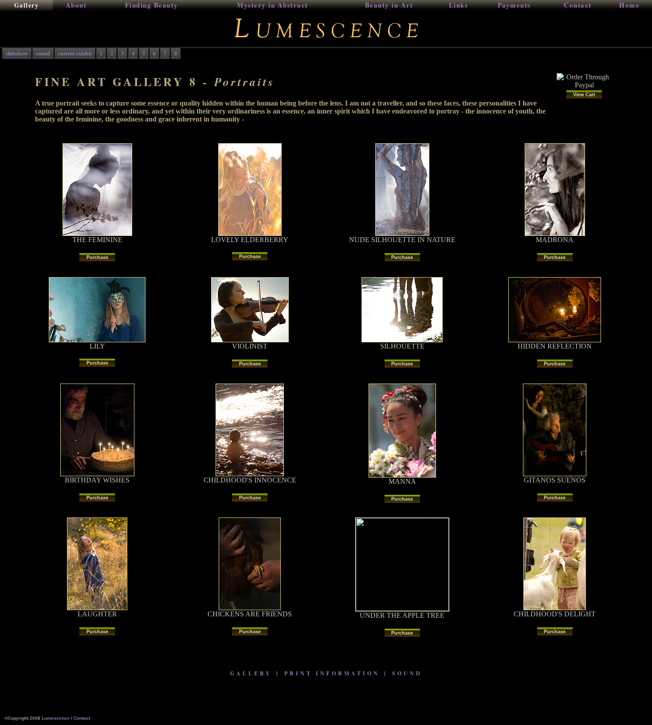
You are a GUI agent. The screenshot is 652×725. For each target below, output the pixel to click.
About (76, 5)
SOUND (407, 673)
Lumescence (56, 718)
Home (629, 5)
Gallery (26, 5)
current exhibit (75, 53)
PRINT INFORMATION (332, 673)
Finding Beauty (151, 5)
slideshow (17, 53)
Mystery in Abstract (272, 5)
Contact (578, 5)
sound (43, 53)
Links (458, 5)
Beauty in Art (389, 5)
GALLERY (251, 673)
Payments (514, 5)
